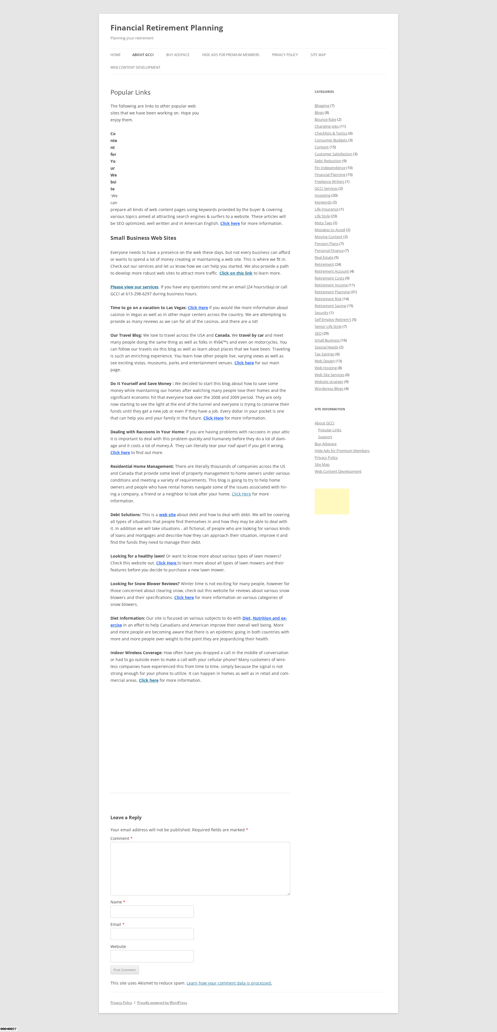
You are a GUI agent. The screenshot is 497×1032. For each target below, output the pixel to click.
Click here (148, 680)
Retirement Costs (329, 278)
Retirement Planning (332, 291)
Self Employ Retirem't (333, 319)
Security (321, 312)
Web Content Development (135, 67)
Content (322, 147)
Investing (322, 195)
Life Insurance (327, 209)
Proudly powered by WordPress (162, 1002)
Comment (121, 838)
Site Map (318, 54)
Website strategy (329, 381)
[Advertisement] (247, 139)
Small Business (327, 340)
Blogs (319, 112)
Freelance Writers (329, 181)
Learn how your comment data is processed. (229, 983)
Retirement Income (331, 285)
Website (118, 946)
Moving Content (329, 236)
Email (117, 924)
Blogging (322, 105)
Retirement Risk (328, 298)
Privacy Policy (285, 54)
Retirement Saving (330, 305)
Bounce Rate (325, 119)
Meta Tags (323, 222)
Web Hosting (326, 367)
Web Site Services (329, 374)
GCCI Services (326, 188)
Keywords (323, 202)
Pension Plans (327, 243)
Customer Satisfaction (333, 153)
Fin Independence (330, 167)
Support (325, 436)
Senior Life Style (328, 326)
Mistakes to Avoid (330, 229)
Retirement (324, 264)
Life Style (322, 216)
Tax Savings (324, 354)
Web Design (325, 360)
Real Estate (324, 257)
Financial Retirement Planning (166, 27)
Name (117, 902)
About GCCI (143, 54)
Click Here (241, 494)
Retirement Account (332, 271)
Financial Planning (330, 174)
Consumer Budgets (331, 140)
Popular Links (329, 429)
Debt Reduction (328, 160)
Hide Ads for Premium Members (230, 54)
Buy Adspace (178, 54)
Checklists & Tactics (331, 133)
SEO (318, 333)
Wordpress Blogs (329, 388)
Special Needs (326, 347)
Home (115, 54)
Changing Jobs (327, 126)
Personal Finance (329, 250)
